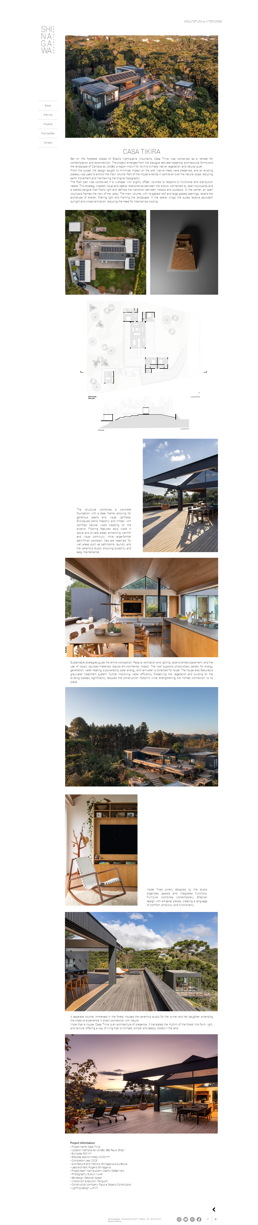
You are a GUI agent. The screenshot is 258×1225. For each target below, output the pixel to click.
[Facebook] (199, 1219)
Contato (48, 142)
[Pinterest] (192, 1219)
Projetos (48, 124)
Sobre (48, 105)
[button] (184, 252)
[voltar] (214, 1209)
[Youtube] (185, 1219)
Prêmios (47, 114)
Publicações (47, 133)
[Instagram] (179, 1219)
